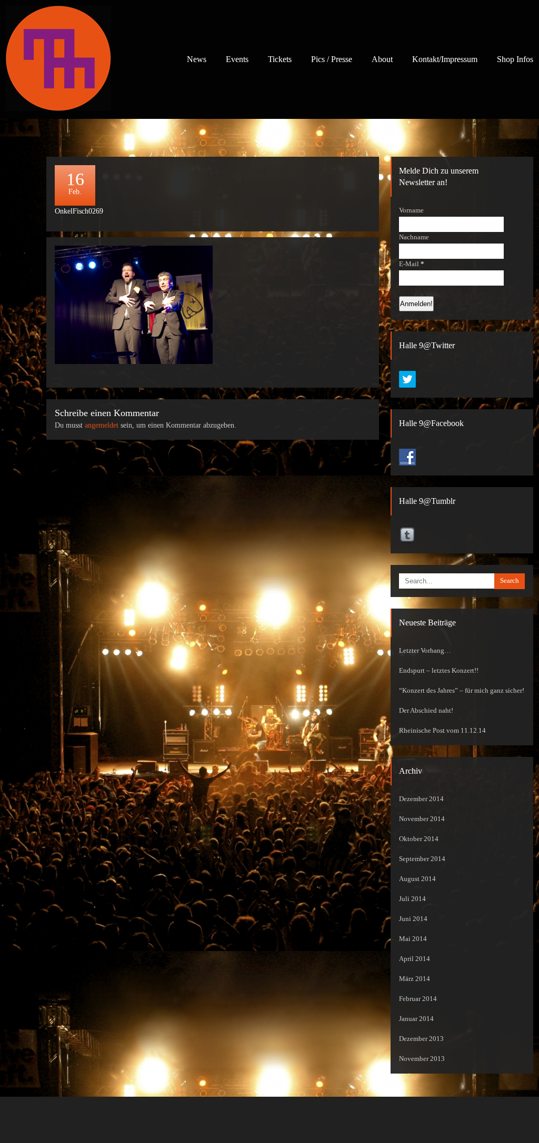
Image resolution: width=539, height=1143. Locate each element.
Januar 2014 (416, 1019)
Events (237, 59)
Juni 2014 (413, 919)
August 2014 (417, 879)
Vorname (411, 210)
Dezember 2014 (421, 799)
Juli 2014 (412, 899)
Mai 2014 (413, 939)
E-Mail (411, 264)
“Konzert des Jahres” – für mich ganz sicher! (461, 690)
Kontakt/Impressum (444, 59)
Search (509, 580)
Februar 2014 (418, 999)
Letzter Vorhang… (425, 650)
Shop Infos (515, 59)
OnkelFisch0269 (79, 211)
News (196, 59)
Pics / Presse (331, 59)
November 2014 (422, 819)
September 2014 (422, 859)
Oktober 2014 (418, 839)
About (382, 59)
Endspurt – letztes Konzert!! (438, 670)
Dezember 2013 (421, 1039)
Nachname (414, 237)
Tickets (280, 59)
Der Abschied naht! (426, 710)
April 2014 (414, 959)
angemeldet (101, 425)
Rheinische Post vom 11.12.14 (442, 730)
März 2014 (414, 979)
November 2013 (422, 1059)
